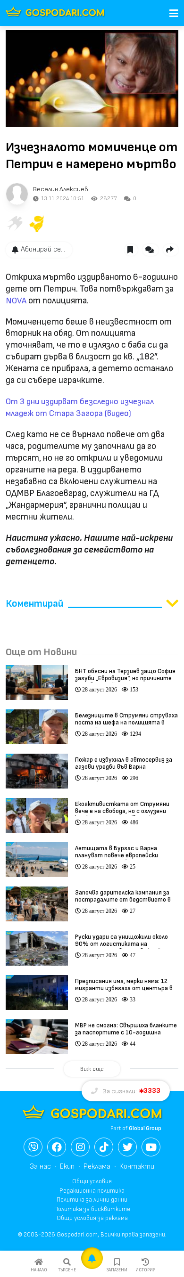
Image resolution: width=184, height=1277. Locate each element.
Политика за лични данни (92, 1200)
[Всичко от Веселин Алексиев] (17, 194)
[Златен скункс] (36, 223)
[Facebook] (56, 1147)
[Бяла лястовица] (14, 223)
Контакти (136, 1166)
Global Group (145, 1128)
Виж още (92, 1069)
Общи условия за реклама (92, 1218)
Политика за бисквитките (92, 1209)
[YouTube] (151, 1147)
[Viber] (33, 1147)
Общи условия (92, 1181)
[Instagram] (80, 1147)
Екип (67, 1166)
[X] (127, 1147)
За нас (40, 1166)
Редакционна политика (92, 1191)
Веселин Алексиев (60, 189)
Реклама (97, 1166)
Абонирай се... (43, 249)
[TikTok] (103, 1147)
